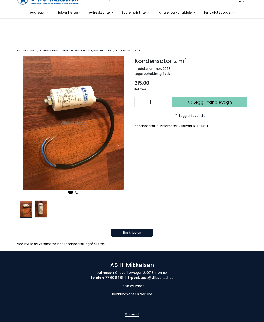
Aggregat (38, 12)
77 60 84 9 (113, 277)
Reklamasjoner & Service (132, 294)
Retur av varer (132, 286)
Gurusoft (132, 314)
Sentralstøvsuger (218, 12)
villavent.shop (162, 277)
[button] (70, 192)
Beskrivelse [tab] (132, 232)
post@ (146, 277)
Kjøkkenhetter (67, 12)
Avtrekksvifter (100, 12)
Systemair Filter (134, 12)
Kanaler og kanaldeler (175, 12)
